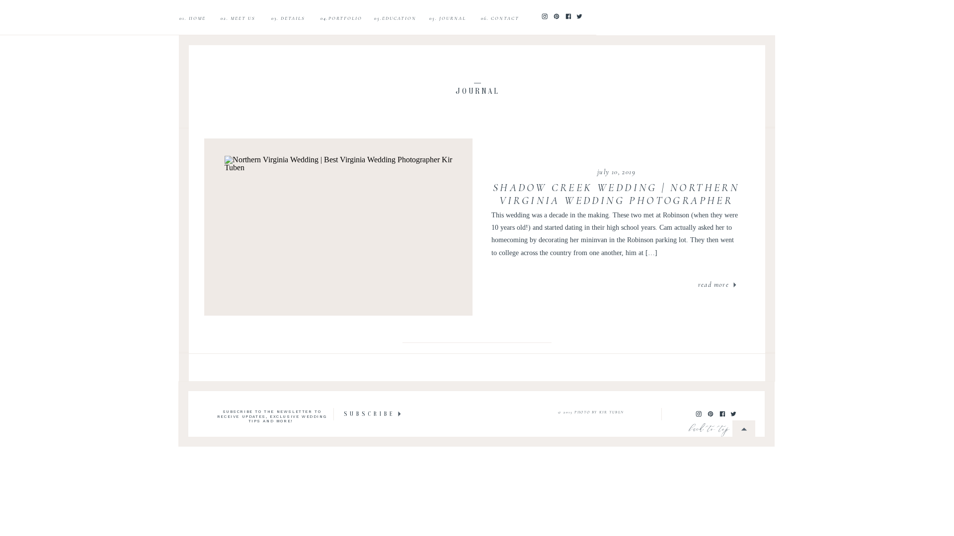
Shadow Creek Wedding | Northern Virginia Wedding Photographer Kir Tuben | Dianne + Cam (616, 200)
